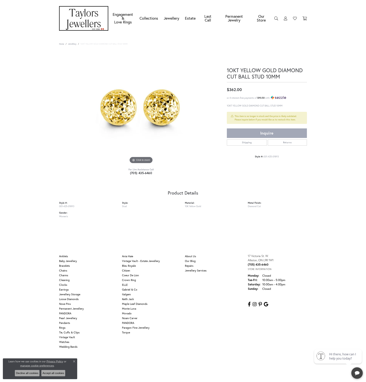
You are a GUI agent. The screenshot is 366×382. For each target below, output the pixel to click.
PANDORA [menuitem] (65, 313)
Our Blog (190, 261)
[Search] (276, 18)
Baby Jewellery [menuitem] (68, 261)
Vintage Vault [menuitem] (67, 337)
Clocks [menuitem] (63, 285)
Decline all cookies (27, 373)
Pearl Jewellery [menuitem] (68, 318)
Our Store (261, 18)
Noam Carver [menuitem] (129, 318)
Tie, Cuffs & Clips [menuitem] (69, 332)
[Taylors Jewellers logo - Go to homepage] (84, 18)
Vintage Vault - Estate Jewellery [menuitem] (141, 261)
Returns (287, 142)
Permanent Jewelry (234, 18)
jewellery (72, 44)
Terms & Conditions (187, 362)
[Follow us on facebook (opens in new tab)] (249, 304)
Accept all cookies (53, 373)
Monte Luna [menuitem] (129, 308)
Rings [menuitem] (62, 327)
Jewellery (171, 18)
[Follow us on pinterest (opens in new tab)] (260, 304)
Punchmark (190, 374)
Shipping (247, 142)
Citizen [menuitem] (126, 270)
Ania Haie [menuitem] (127, 256)
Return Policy (147, 362)
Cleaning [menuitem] (64, 280)
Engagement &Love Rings (123, 18)
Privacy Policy (165, 362)
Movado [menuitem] (127, 313)
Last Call (207, 18)
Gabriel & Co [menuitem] (129, 289)
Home (61, 44)
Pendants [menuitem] (64, 323)
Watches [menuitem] (64, 342)
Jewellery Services (196, 270)
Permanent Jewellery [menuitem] (71, 308)
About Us (190, 256)
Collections (149, 18)
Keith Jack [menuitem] (128, 299)
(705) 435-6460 (141, 173)
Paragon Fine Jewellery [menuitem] (135, 327)
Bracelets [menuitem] (64, 265)
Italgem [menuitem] (126, 294)
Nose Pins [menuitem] (65, 304)
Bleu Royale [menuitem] (129, 265)
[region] (141, 107)
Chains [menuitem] (63, 270)
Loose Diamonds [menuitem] (69, 299)
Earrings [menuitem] (64, 289)
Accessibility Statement (213, 362)
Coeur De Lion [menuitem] (130, 275)
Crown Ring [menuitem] (129, 280)
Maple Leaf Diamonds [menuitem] (135, 304)
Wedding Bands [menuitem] (68, 346)
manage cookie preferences (37, 365)
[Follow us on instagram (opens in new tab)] (255, 304)
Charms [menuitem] (63, 275)
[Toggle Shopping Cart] (305, 18)
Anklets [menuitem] (63, 256)
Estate (190, 18)
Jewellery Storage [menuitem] (69, 294)
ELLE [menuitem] (125, 285)
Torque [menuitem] (126, 332)
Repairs (189, 265)
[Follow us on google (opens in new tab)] (266, 304)
